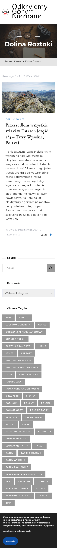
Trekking (24, 481)
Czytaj (44, 234)
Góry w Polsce (15, 119)
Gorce (42, 325)
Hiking (42, 346)
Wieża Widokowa (17, 488)
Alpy (8, 317)
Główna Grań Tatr (18, 346)
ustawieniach (23, 531)
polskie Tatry (39, 410)
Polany (29, 403)
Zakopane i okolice (18, 495)
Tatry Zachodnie (17, 467)
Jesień (10, 353)
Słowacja (44, 431)
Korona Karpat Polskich (22, 367)
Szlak (26, 424)
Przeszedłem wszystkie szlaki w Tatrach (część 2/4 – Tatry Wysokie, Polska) (27, 134)
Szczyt (10, 424)
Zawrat (43, 495)
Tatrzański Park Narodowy (24, 474)
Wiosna (40, 488)
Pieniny (31, 396)
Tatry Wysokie (15, 460)
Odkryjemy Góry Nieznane (30, 12)
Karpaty (26, 353)
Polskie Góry (14, 410)
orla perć (12, 396)
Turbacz (43, 481)
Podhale (11, 403)
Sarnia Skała (33, 417)
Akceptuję (10, 541)
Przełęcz (12, 417)
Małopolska (14, 382)
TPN (8, 481)
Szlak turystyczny (18, 431)
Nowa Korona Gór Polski (22, 389)
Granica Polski (15, 339)
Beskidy (24, 317)
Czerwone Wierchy (18, 325)
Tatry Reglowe (31, 453)
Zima (8, 503)
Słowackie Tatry (17, 446)
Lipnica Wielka (28, 374)
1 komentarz (13, 235)
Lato (9, 374)
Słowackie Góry (16, 438)
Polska (46, 403)
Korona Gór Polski (18, 360)
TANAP (39, 446)
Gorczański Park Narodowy (24, 332)
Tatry (9, 453)
